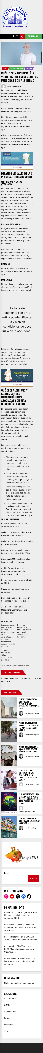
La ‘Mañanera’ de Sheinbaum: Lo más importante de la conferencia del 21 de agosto (28, 775)
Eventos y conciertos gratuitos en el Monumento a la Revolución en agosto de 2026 (29, 704)
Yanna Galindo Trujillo (32, 784)
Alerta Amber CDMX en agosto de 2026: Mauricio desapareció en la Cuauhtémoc (19, 949)
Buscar (7, 873)
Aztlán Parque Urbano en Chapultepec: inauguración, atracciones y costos (13, 571)
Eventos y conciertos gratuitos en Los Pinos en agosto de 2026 (29, 820)
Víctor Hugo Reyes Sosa (27, 811)
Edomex (29, 68)
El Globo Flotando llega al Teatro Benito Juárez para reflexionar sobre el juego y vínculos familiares (30, 799)
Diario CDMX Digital (14, 86)
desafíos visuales (19, 666)
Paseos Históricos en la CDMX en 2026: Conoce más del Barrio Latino (28, 749)
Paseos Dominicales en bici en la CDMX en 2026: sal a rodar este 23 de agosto (29, 726)
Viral (6, 1031)
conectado (23, 678)
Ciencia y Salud (16, 68)
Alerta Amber (10, 998)
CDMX (5, 68)
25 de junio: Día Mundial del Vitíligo (7, 652)
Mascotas (8, 1024)
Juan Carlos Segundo (32, 713)
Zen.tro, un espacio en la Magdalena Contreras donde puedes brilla (14, 610)
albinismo (22, 90)
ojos (27, 666)
